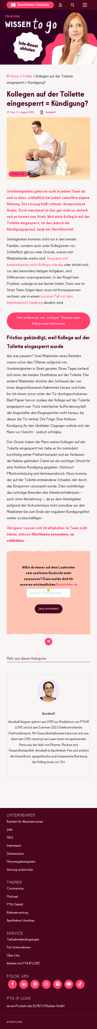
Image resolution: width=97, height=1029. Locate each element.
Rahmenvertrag (17, 912)
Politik (27, 76)
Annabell (50, 112)
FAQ (10, 837)
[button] (48, 37)
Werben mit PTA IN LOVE (23, 963)
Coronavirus (15, 888)
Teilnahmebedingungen (23, 939)
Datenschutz (15, 853)
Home (14, 76)
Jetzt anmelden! (48, 609)
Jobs (9, 829)
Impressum (14, 845)
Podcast (12, 896)
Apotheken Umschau (33, 5)
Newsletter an (66, 584)
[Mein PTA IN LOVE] (60, 5)
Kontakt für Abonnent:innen (25, 821)
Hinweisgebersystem (21, 861)
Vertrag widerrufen (20, 869)
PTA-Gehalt (15, 904)
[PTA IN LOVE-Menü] (85, 5)
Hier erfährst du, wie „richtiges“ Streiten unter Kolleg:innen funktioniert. (48, 320)
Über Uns (13, 955)
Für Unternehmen (19, 947)
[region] (48, 37)
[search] (72, 5)
